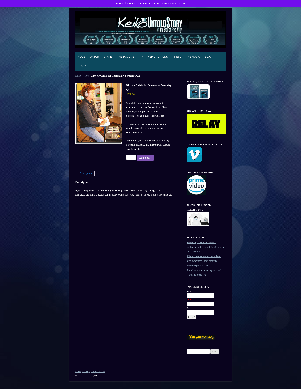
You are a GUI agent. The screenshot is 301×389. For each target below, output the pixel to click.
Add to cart (145, 157)
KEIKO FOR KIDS (158, 56)
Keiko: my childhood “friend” (201, 242)
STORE (108, 56)
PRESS (177, 56)
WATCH (94, 56)
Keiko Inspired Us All (197, 265)
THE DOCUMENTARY (130, 56)
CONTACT (84, 66)
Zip (188, 308)
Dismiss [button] (181, 3)
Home (81, 56)
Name (189, 291)
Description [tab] (86, 173)
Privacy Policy (82, 371)
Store (86, 75)
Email (189, 300)
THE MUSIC (193, 56)
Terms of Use (98, 371)
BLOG (208, 56)
